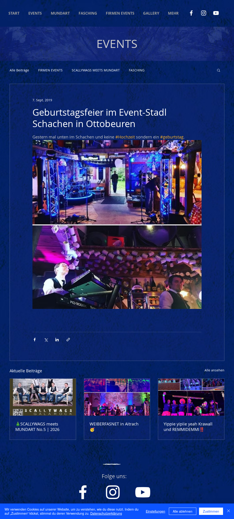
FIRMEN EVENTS (50, 70)
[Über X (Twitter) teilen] (46, 339)
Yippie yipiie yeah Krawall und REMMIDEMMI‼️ (188, 426)
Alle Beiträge (19, 70)
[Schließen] (228, 511)
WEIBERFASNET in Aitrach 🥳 (114, 426)
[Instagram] (203, 13)
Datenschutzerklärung (106, 513)
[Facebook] (191, 13)
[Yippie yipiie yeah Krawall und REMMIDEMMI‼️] (191, 397)
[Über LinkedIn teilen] (57, 339)
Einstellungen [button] (155, 511)
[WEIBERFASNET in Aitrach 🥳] (117, 397)
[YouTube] (216, 13)
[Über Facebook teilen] (34, 339)
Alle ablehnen (182, 511)
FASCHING (136, 70)
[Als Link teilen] (68, 339)
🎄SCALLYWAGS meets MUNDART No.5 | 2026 (37, 426)
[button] (218, 70)
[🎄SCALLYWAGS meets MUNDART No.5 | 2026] (43, 397)
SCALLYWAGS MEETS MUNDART (96, 70)
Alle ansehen (214, 370)
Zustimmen (211, 511)
